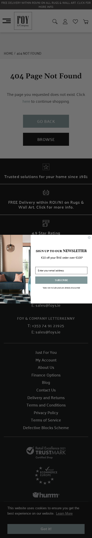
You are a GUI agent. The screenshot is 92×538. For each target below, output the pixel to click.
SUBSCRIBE (61, 280)
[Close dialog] (89, 237)
